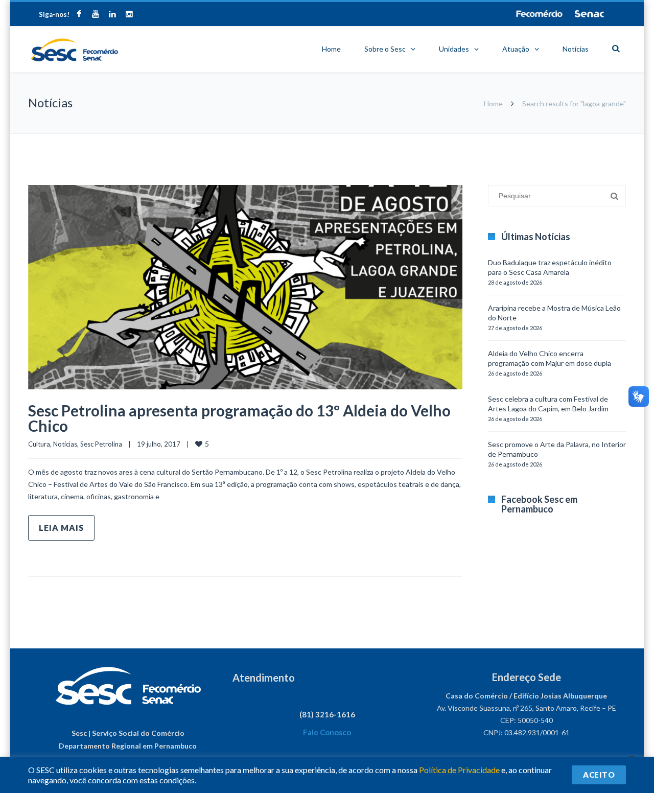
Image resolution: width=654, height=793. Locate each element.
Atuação (515, 48)
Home (331, 48)
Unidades (454, 48)
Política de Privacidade (459, 770)
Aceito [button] (599, 774)
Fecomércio (539, 13)
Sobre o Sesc (385, 48)
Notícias (576, 48)
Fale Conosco (327, 732)
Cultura (39, 444)
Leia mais (61, 527)
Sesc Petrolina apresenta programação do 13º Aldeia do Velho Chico (239, 418)
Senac (589, 13)
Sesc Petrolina (101, 444)
